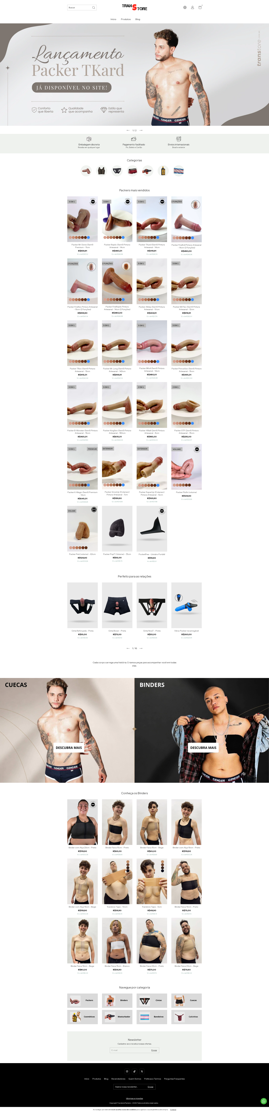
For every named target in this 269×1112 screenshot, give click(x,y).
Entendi (173, 1109)
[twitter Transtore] (142, 1071)
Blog (137, 19)
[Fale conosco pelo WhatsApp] (264, 1101)
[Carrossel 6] (117, 1017)
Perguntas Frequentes (174, 1079)
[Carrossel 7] (152, 1017)
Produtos (126, 19)
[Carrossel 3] (152, 1001)
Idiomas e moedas (134, 1098)
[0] (199, 8)
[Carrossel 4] (186, 1001)
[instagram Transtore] (127, 1071)
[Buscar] (94, 7)
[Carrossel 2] (201, 730)
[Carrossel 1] (67, 730)
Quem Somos (134, 1079)
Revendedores (118, 1079)
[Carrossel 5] (82, 1017)
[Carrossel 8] (186, 1017)
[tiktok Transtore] (134, 1071)
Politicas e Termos (152, 1079)
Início (113, 19)
